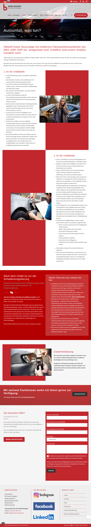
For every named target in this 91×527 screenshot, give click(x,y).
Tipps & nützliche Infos (78, 297)
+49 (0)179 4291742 (15, 511)
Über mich (58, 15)
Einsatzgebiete (32, 15)
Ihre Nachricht (51, 444)
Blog (41, 15)
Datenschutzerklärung (64, 466)
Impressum (67, 506)
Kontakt (75, 1)
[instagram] (86, 1)
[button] (3, 524)
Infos (23, 15)
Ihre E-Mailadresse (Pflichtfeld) (55, 429)
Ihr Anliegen (50, 436)
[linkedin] (83, 1)
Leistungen (16, 15)
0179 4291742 (81, 15)
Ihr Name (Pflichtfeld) (53, 415)
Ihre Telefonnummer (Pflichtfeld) (56, 422)
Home (9, 15)
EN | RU (64, 15)
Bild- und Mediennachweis (71, 514)
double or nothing (81, 525)
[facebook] (80, 1)
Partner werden (49, 15)
